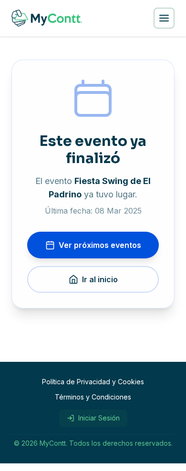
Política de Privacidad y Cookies (93, 382)
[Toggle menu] (164, 18)
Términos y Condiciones (93, 397)
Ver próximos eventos (100, 245)
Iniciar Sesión (99, 418)
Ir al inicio (100, 279)
